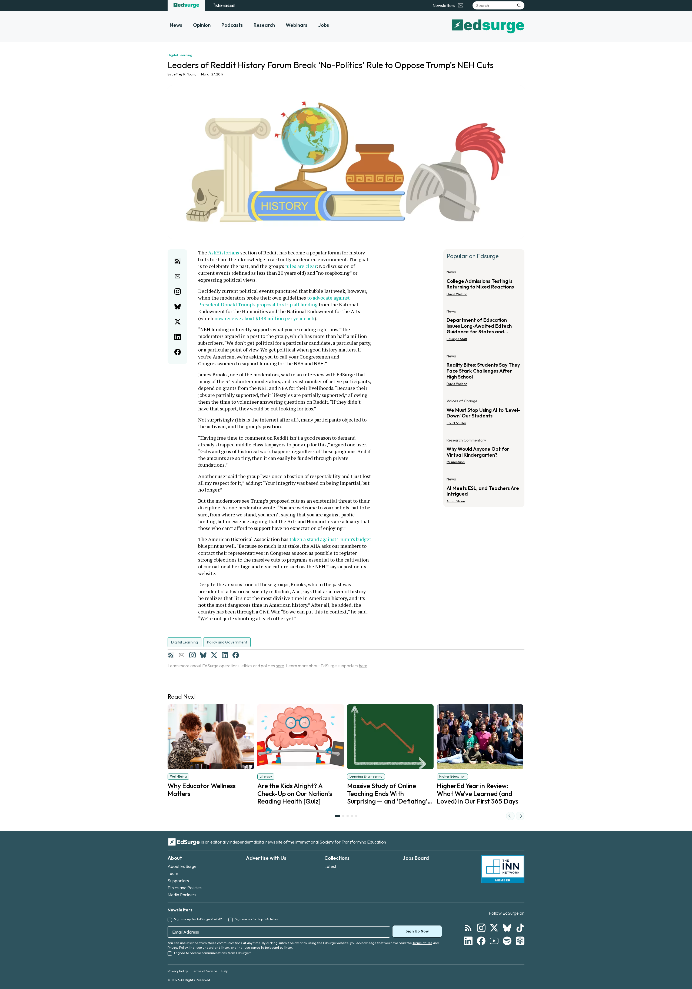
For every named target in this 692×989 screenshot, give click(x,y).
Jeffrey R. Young (184, 74)
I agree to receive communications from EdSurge (212, 953)
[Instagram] (192, 655)
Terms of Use (422, 943)
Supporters (178, 880)
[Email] (181, 655)
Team (173, 873)
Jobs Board (416, 858)
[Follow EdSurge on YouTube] (494, 941)
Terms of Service (204, 971)
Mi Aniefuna (456, 462)
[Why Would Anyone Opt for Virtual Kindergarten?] (484, 453)
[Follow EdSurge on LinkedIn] (468, 941)
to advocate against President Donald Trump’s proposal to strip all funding (274, 301)
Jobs (323, 25)
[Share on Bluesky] (177, 306)
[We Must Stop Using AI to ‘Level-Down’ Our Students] (484, 413)
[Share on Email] (177, 276)
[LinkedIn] (225, 655)
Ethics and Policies (185, 887)
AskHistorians (223, 252)
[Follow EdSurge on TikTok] (520, 928)
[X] (214, 655)
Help (224, 971)
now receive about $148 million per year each (264, 318)
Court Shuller (456, 423)
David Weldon (457, 294)
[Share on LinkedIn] (177, 337)
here (280, 665)
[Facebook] (235, 655)
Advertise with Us (266, 858)
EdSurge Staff (457, 339)
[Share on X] (177, 321)
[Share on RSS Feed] (177, 261)
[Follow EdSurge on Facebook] (481, 941)
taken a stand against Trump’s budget (330, 539)
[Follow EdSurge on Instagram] (481, 928)
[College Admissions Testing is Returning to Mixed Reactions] (484, 284)
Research (264, 25)
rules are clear (301, 266)
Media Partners (182, 894)
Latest (330, 866)
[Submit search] (519, 5)
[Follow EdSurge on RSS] (468, 928)
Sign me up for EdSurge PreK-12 (198, 919)
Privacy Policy (178, 947)
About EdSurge (182, 866)
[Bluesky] (203, 655)
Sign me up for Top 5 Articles (256, 919)
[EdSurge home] (186, 5)
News (176, 25)
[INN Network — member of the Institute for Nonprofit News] (502, 869)
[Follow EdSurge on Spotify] (507, 941)
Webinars (296, 25)
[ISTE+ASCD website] (224, 5)
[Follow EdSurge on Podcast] (520, 941)
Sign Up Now (417, 931)
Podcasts (232, 25)
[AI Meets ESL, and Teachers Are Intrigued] (484, 489)
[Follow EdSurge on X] (494, 928)
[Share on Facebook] (177, 352)
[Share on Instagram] (177, 291)
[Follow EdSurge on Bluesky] (507, 928)
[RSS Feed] (171, 655)
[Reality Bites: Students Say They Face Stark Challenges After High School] (484, 372)
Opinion (202, 25)
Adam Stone (456, 501)
